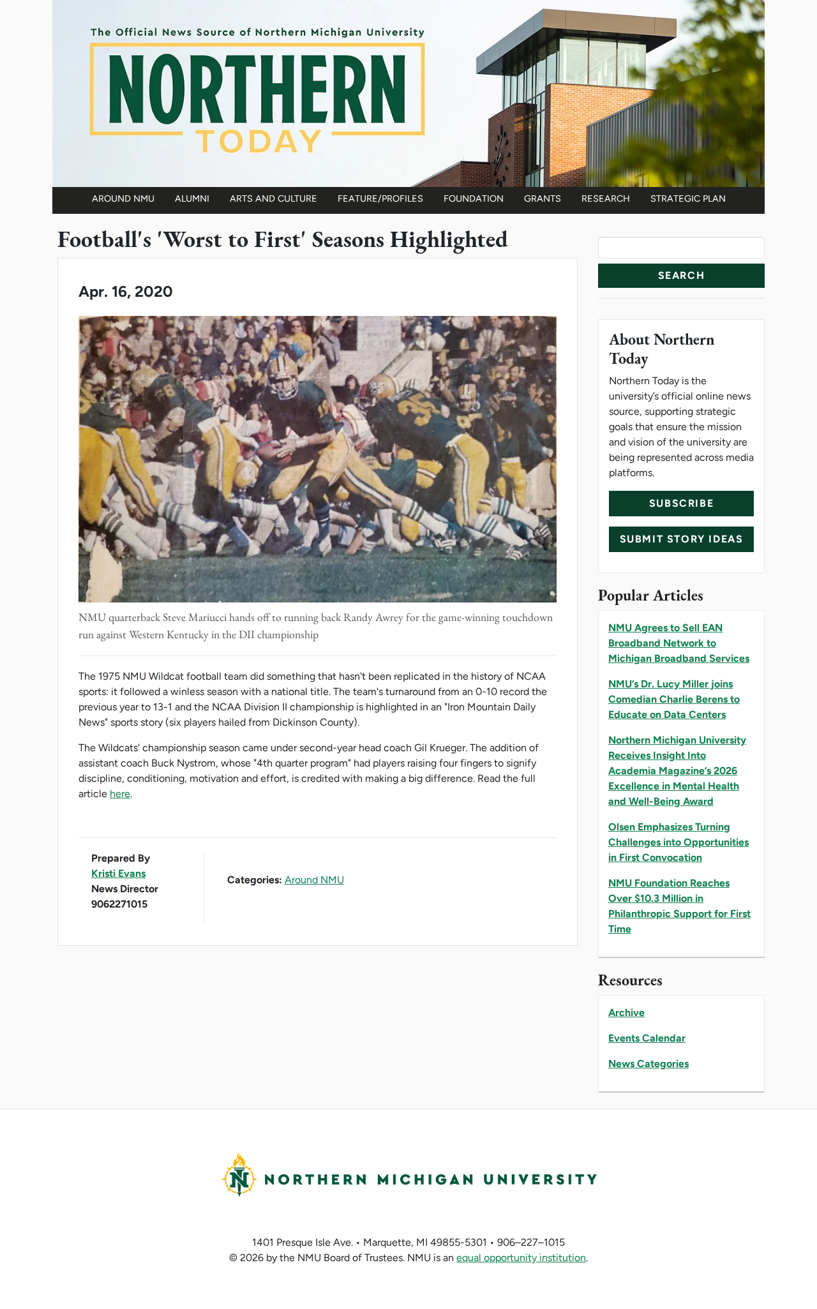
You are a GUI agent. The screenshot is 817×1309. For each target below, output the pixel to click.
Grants (542, 198)
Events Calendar (647, 1038)
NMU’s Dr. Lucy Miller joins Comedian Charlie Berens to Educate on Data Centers (674, 699)
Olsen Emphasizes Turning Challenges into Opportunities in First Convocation (678, 842)
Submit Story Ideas (682, 539)
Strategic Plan (688, 198)
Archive (626, 1012)
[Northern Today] (408, 92)
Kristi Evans (118, 873)
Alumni (192, 198)
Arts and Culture (273, 198)
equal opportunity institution (521, 1258)
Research (605, 198)
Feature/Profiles (380, 198)
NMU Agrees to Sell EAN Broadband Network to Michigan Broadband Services (678, 643)
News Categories (648, 1064)
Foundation (474, 198)
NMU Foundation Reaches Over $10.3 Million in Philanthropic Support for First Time (679, 906)
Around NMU (123, 198)
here (120, 794)
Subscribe (681, 503)
